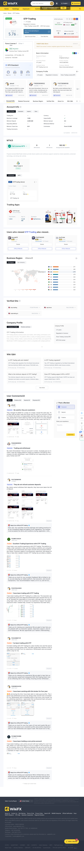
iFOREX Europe (69, 845)
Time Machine (44, 36)
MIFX (50, 845)
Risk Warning (22, 813)
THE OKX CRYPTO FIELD (59, 847)
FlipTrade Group (58, 845)
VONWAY (22, 845)
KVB (28, 845)
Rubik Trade (8, 847)
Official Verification (67, 813)
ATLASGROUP (72, 847)
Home (5, 13)
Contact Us (14, 813)
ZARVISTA (27, 847)
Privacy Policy (39, 813)
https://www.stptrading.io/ (66, 67)
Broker (9, 13)
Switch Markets (43, 845)
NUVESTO (34, 845)
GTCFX (7, 845)
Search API (47, 813)
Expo (75, 813)
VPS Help (17, 815)
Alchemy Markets (18, 847)
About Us (7, 813)
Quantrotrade (46, 847)
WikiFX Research (9, 815)
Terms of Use (30, 813)
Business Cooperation (27, 815)
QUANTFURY (14, 845)
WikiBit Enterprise (56, 813)
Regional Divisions (39, 815)
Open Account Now (30, 36)
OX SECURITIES (36, 847)
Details (18, 244)
